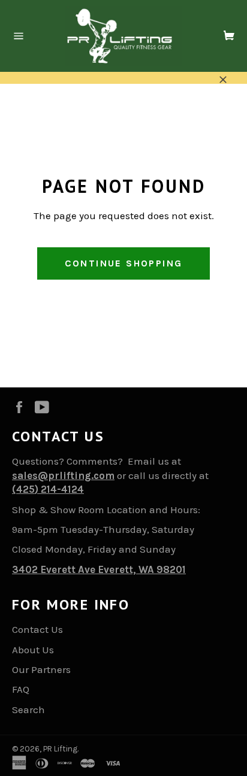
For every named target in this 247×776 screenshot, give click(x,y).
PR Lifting (60, 748)
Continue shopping (124, 263)
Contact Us (37, 629)
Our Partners (41, 669)
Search (28, 710)
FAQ (20, 689)
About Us (33, 650)
